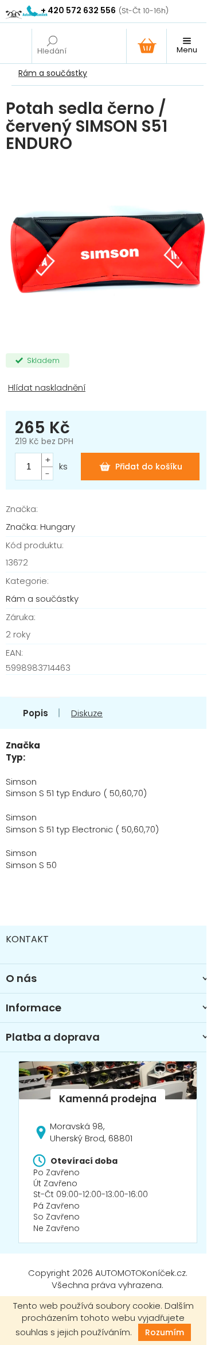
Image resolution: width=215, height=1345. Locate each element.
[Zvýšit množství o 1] (47, 460)
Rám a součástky (42, 599)
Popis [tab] (35, 713)
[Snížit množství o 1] (47, 473)
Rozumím (164, 1332)
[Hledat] (52, 46)
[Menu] (186, 46)
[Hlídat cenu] (107, 388)
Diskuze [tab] (87, 713)
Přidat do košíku (148, 466)
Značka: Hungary (40, 527)
